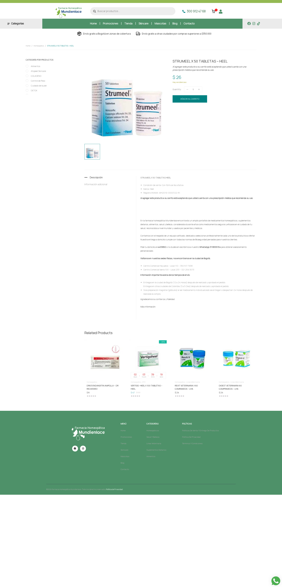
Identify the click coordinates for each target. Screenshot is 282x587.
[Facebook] (249, 23)
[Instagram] (253, 23)
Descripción (96, 177)
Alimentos (35, 66)
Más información (148, 306)
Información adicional (95, 184)
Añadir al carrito (189, 98)
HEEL (205, 114)
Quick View (104, 350)
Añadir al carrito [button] (104, 385)
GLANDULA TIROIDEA (194, 114)
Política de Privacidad (114, 489)
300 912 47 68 (196, 11)
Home (28, 46)
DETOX (34, 90)
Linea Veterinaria (193, 382)
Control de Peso (38, 80)
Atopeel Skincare (38, 71)
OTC (144, 382)
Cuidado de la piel (39, 85)
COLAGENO (36, 76)
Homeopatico (38, 46)
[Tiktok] (258, 23)
